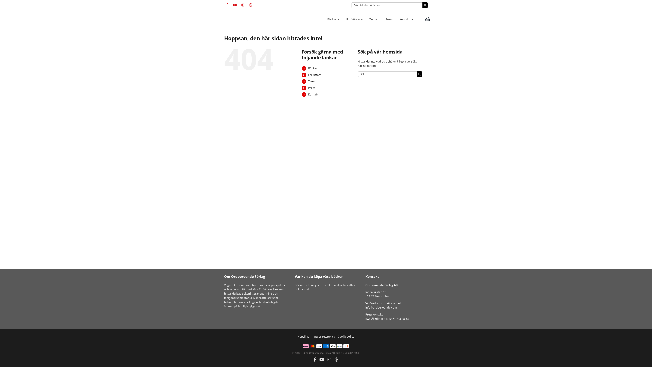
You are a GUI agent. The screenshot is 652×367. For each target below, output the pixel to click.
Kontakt (313, 94)
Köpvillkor (304, 336)
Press (311, 88)
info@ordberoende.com (381, 307)
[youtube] (235, 5)
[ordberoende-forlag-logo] (230, 14)
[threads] (251, 5)
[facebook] (227, 5)
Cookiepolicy (346, 336)
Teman (312, 81)
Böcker (312, 68)
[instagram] (243, 5)
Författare (314, 75)
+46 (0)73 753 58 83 (396, 319)
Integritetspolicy (324, 336)
